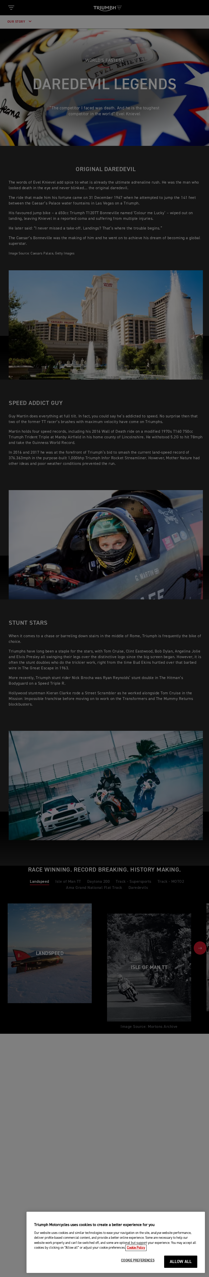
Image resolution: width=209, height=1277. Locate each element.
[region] (116, 1242)
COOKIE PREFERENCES (137, 1260)
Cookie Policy (136, 1247)
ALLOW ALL (181, 1262)
